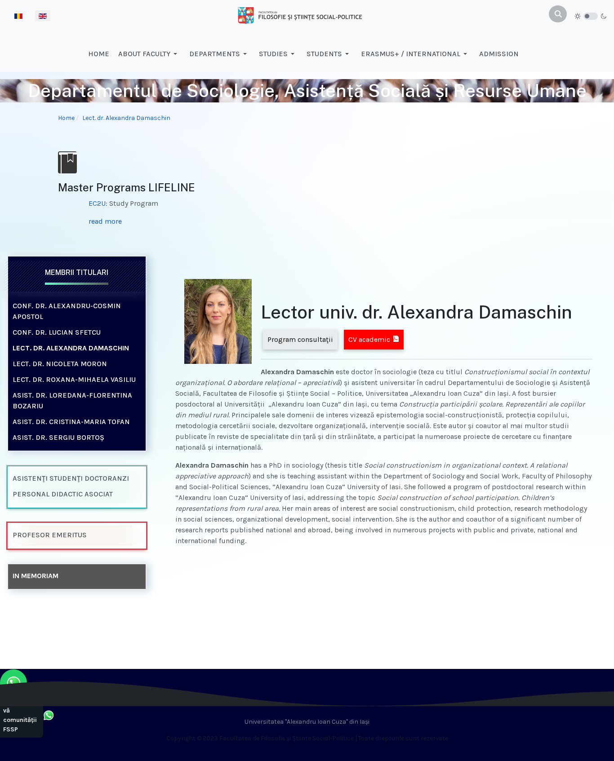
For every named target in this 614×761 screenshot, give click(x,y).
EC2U (97, 203)
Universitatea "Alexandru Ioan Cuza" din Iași (307, 722)
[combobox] (557, 14)
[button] (149, 53)
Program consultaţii (300, 339)
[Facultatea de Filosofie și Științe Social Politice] (300, 14)
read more (105, 221)
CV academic (369, 339)
